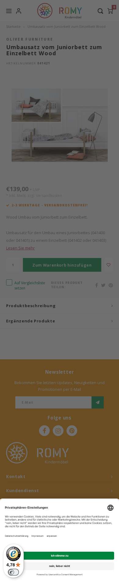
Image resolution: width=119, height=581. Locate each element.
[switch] (13, 572)
